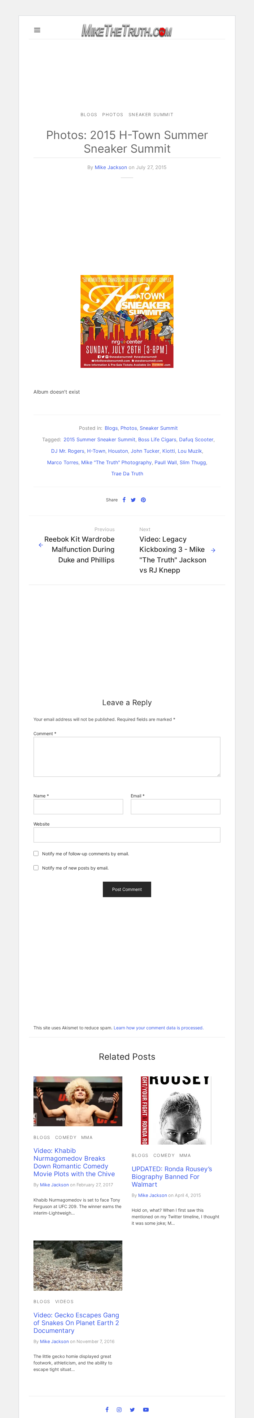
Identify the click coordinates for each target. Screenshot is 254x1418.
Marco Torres (62, 462)
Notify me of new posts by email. (75, 867)
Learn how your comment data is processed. (159, 1027)
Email (138, 795)
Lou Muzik (190, 451)
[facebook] (107, 1410)
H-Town (96, 451)
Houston (118, 451)
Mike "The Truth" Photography (116, 462)
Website (41, 824)
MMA (87, 1137)
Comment (44, 733)
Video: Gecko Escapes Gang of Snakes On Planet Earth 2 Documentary (76, 1322)
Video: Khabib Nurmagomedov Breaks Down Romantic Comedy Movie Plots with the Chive (74, 1162)
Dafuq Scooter (196, 439)
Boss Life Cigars (157, 439)
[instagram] (119, 1410)
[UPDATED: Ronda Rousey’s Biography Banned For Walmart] (176, 1110)
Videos (64, 1301)
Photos (113, 114)
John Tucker (145, 451)
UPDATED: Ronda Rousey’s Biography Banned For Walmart (172, 1176)
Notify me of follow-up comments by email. (85, 853)
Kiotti (168, 451)
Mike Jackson (111, 167)
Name (41, 795)
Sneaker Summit (151, 114)
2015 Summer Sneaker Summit (99, 439)
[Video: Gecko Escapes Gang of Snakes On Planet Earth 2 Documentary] (77, 1266)
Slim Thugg (193, 462)
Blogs (89, 114)
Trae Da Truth (127, 473)
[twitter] (132, 1410)
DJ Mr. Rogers (67, 451)
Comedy (66, 1137)
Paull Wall (166, 462)
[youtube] (146, 1410)
